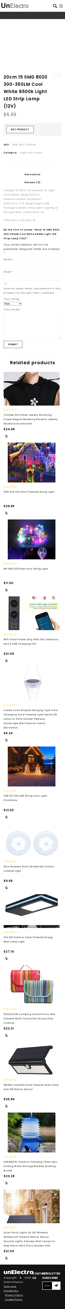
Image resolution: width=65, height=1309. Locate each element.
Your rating (11, 299)
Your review (12, 309)
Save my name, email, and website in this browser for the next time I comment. (32, 290)
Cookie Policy (14, 1299)
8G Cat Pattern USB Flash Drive (54, 75)
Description (32, 174)
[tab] (32, 174)
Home (10, 22)
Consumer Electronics (41, 22)
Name (9, 259)
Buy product (20, 129)
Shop (20, 22)
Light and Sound (15, 26)
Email (8, 271)
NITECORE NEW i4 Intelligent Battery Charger (59, 75)
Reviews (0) (32, 182)
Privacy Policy (14, 1295)
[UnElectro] (14, 5)
